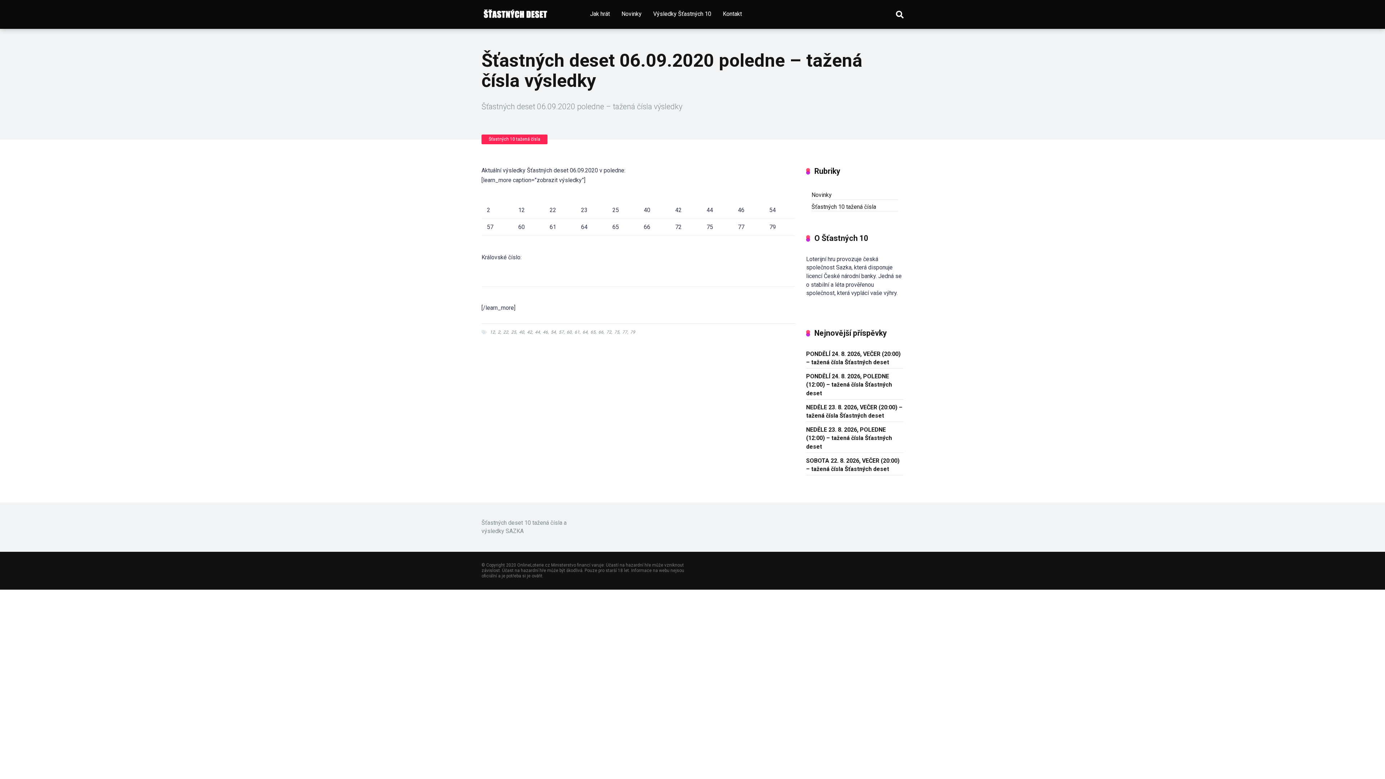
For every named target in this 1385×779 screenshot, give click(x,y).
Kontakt (732, 13)
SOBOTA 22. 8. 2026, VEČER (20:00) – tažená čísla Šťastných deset (853, 464)
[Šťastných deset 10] (516, 12)
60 (569, 332)
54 (553, 332)
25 (513, 332)
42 (529, 332)
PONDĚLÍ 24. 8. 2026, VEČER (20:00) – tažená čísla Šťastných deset (853, 358)
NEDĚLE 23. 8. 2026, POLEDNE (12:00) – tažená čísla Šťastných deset (849, 438)
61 (577, 332)
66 (600, 332)
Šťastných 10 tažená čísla (514, 139)
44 (537, 332)
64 (585, 332)
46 (545, 332)
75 (616, 332)
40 (521, 332)
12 (492, 332)
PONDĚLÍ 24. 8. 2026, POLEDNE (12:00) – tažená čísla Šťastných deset (849, 384)
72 (608, 332)
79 (632, 332)
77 (624, 332)
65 (592, 332)
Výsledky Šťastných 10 (682, 13)
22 (505, 332)
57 (561, 332)
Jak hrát (600, 13)
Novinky (631, 13)
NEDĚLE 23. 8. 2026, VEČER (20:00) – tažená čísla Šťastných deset (854, 411)
